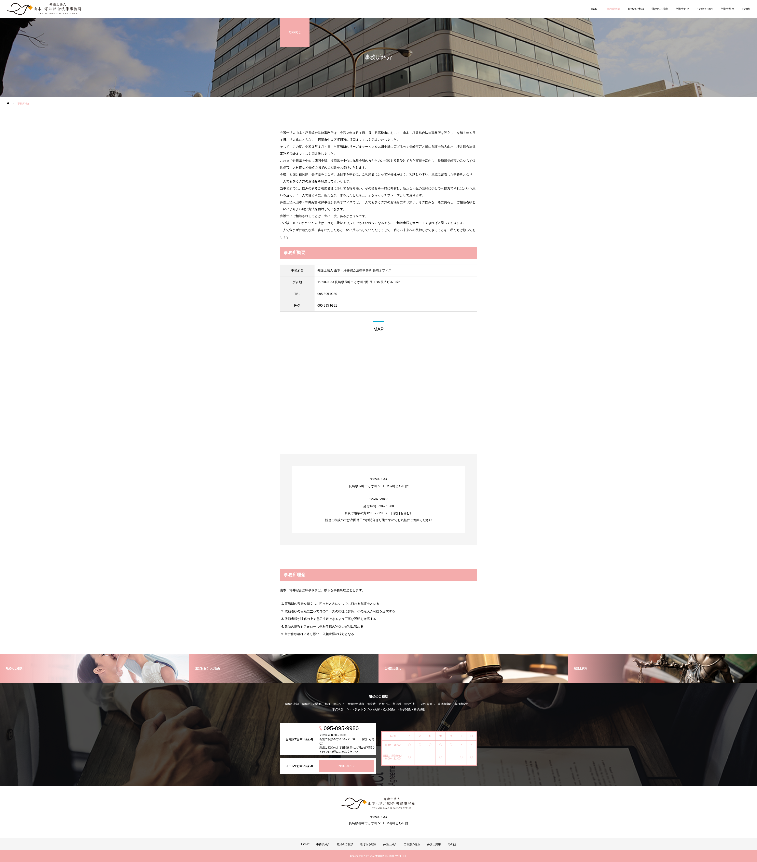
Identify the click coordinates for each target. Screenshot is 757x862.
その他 (745, 8)
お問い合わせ (346, 766)
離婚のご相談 (636, 8)
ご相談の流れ (704, 8)
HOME (595, 8)
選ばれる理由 (660, 8)
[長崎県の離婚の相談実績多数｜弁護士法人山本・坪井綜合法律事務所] (44, 9)
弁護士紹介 (682, 8)
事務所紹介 (613, 8)
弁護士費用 (727, 8)
